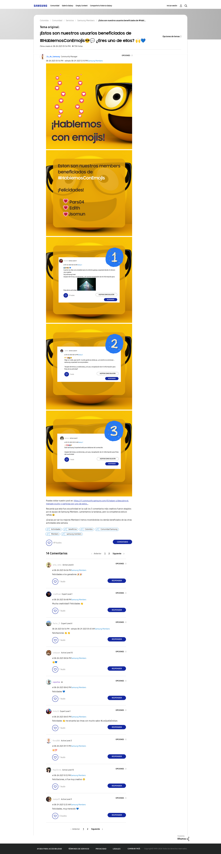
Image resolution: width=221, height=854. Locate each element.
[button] (127, 55)
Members (54, 534)
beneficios (73, 529)
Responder (117, 581)
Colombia (88, 529)
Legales (116, 849)
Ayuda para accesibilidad (49, 849)
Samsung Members (95, 61)
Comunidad (54, 6)
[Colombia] (40, 5)
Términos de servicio (78, 849)
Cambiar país (134, 849)
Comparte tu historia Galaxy (101, 6)
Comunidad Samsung (109, 529)
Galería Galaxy (67, 6)
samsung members (74, 534)
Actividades (55, 529)
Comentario (122, 542)
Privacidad (101, 849)
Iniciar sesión (172, 6)
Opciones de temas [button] (171, 36)
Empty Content (81, 6)
